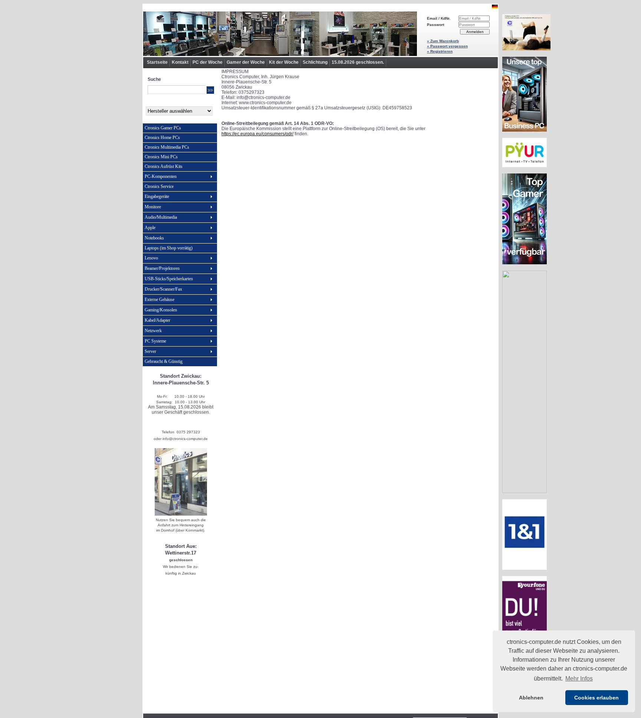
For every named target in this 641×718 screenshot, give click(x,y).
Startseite (157, 62)
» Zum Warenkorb (443, 41)
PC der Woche (208, 62)
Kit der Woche (284, 62)
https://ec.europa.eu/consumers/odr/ (257, 133)
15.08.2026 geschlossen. (358, 62)
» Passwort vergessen (447, 46)
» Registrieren (440, 51)
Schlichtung (315, 62)
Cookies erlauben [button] (596, 698)
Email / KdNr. (438, 18)
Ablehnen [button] (531, 698)
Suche (154, 79)
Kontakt (180, 62)
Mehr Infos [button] (579, 678)
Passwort (435, 25)
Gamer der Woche (246, 62)
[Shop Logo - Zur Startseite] (280, 33)
